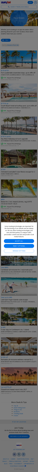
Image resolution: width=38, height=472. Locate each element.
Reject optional (19, 246)
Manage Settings (19, 251)
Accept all (19, 241)
